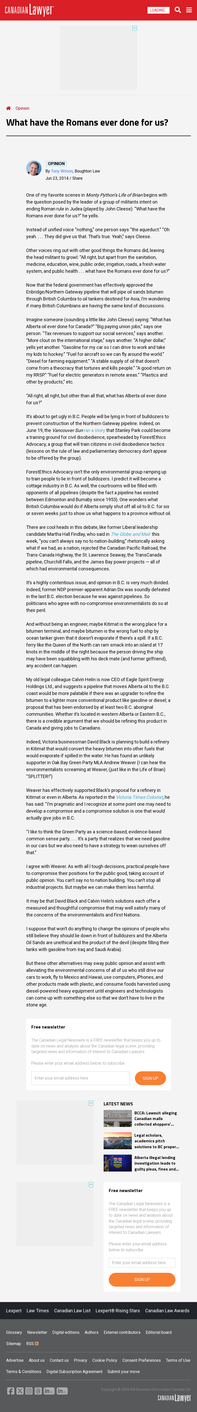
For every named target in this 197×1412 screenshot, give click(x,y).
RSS (30, 1343)
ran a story (94, 430)
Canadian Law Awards (167, 1310)
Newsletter (37, 1332)
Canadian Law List (72, 1310)
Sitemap (13, 1343)
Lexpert (14, 1310)
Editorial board (159, 1332)
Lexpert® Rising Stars (118, 1310)
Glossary (14, 1332)
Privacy (80, 1360)
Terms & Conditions (23, 1371)
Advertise (15, 1360)
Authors (91, 1332)
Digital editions (66, 1332)
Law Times (38, 1310)
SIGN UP (150, 1078)
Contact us (59, 1360)
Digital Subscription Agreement (74, 1371)
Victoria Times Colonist (139, 797)
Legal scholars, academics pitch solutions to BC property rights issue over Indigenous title (157, 1140)
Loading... (158, 10)
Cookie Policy (104, 1360)
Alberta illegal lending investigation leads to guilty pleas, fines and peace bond (155, 1163)
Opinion (22, 108)
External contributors (122, 1332)
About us (37, 1360)
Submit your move (123, 1371)
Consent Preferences (141, 1360)
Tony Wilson (62, 171)
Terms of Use (178, 1360)
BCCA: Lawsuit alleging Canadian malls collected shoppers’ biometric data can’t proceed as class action (156, 1118)
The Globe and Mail (130, 534)
